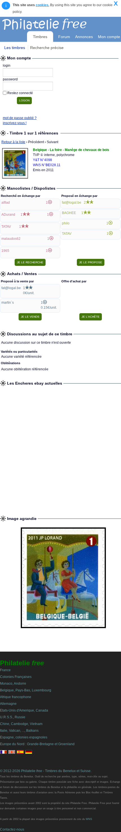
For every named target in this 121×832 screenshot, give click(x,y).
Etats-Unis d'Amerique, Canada (24, 710)
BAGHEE (69, 213)
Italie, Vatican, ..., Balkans (19, 731)
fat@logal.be (71, 202)
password (10, 79)
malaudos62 (11, 239)
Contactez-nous (12, 829)
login (6, 66)
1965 (5, 251)
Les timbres (14, 47)
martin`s (7, 303)
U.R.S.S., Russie (12, 717)
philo (66, 223)
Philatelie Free (57, 23)
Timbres (40, 36)
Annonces (84, 36)
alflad (5, 202)
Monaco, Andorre (13, 683)
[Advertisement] (60, 448)
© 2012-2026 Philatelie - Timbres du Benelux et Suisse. (45, 771)
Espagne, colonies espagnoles (23, 737)
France (5, 670)
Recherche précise (47, 47)
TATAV (6, 227)
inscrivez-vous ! (14, 123)
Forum (64, 36)
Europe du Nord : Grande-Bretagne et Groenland (37, 744)
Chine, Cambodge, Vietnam (21, 724)
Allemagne (8, 704)
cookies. (42, 5)
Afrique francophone (15, 697)
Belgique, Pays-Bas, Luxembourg (25, 690)
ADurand (8, 215)
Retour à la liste (13, 142)
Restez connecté (20, 93)
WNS (89, 819)
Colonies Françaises (16, 677)
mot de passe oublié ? (20, 118)
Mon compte (109, 36)
